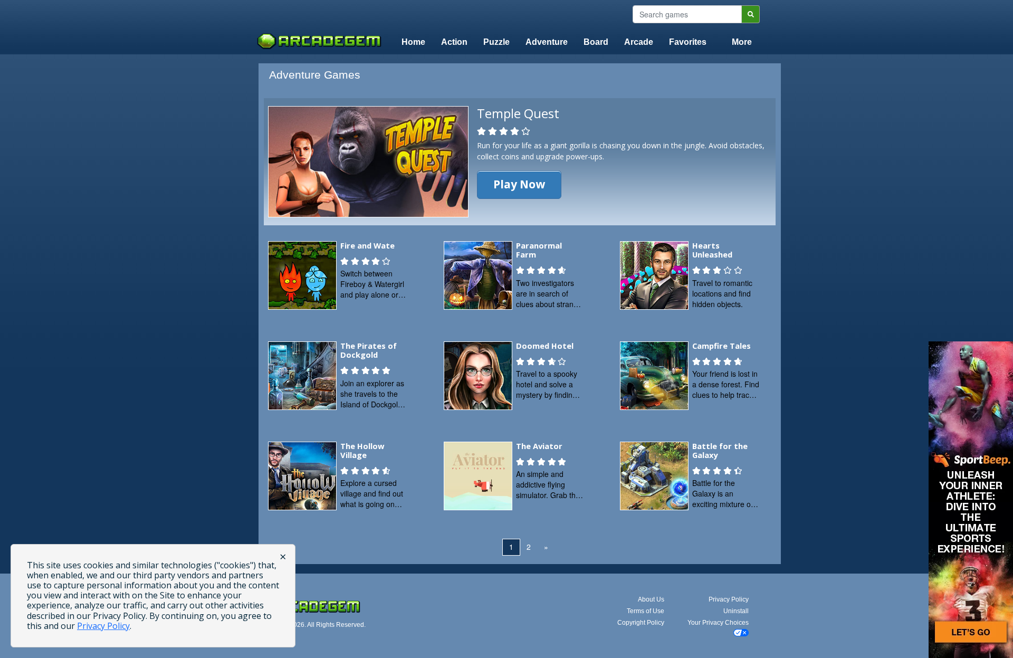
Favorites (687, 41)
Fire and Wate (367, 245)
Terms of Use (645, 611)
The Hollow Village (362, 451)
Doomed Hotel (545, 345)
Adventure (546, 41)
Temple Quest (518, 113)
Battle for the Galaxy (720, 451)
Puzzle (496, 41)
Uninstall (736, 611)
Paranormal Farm (539, 250)
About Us (651, 599)
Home (413, 41)
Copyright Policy (640, 622)
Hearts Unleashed (712, 250)
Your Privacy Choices (718, 622)
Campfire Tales (721, 345)
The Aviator (539, 446)
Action (454, 41)
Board (596, 41)
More (742, 41)
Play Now (519, 184)
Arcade (638, 41)
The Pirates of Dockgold (368, 350)
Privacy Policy (729, 599)
